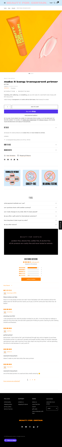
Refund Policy (7, 402)
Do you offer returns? (10, 224)
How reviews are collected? (11, 381)
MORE (34, 398)
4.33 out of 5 (35, 262)
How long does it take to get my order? (16, 220)
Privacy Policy (7, 406)
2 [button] (30, 380)
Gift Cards (34, 409)
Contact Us (21, 402)
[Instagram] (31, 427)
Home (5, 8)
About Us (34, 402)
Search (34, 406)
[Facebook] (5, 160)
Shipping (6, 86)
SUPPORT (21, 398)
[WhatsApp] (15, 160)
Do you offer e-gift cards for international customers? (20, 216)
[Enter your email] (56, 408)
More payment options (31, 115)
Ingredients (8, 150)
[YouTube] (35, 427)
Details (6, 127)
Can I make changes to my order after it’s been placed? (20, 212)
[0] (57, 3)
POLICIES (7, 398)
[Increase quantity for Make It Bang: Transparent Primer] (10, 107)
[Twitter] (27, 427)
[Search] (54, 3)
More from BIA (36, 404)
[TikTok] (39, 427)
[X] (8, 160)
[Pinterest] (12, 160)
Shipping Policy (8, 404)
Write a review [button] (31, 279)
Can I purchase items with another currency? (17, 207)
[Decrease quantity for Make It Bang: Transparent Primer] (5, 107)
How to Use (7, 144)
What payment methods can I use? (14, 203)
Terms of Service (8, 409)
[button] (22, 267)
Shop (9, 8)
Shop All (13, 8)
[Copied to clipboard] (18, 160)
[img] (7, 290)
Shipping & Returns (23, 404)
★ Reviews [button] (60, 225)
